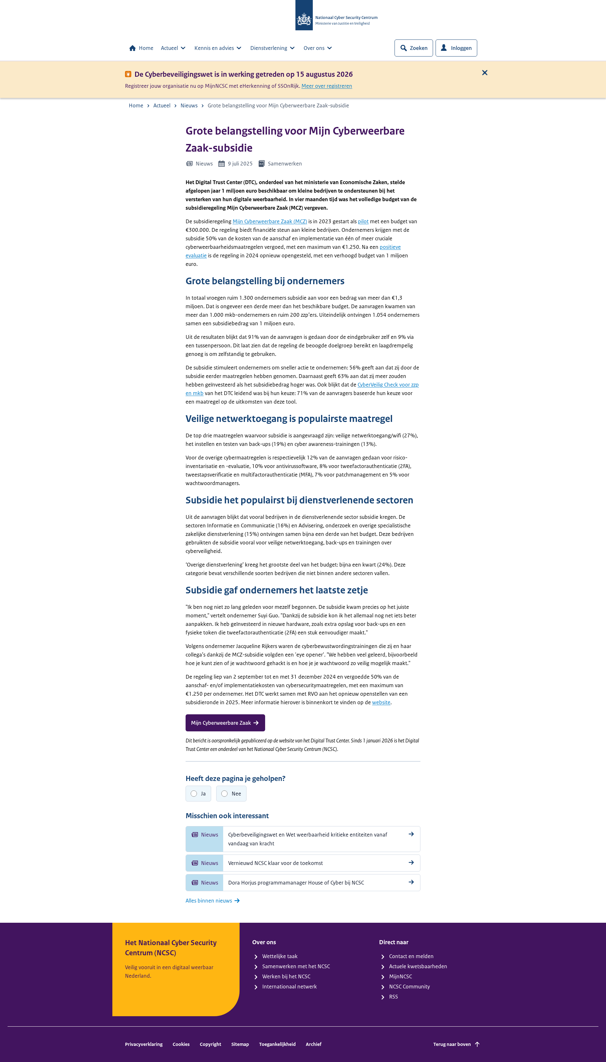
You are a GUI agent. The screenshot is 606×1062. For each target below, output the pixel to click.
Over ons (314, 48)
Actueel (169, 48)
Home (146, 48)
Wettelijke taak (280, 956)
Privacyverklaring (144, 1044)
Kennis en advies (214, 48)
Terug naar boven (452, 1044)
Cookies (181, 1044)
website (381, 702)
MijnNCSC (400, 976)
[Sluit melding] (485, 72)
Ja (203, 793)
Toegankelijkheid (277, 1044)
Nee (236, 793)
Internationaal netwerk (289, 986)
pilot (363, 221)
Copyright (210, 1044)
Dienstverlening (268, 48)
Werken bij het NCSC (286, 976)
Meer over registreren (326, 85)
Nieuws (189, 105)
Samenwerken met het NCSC (296, 966)
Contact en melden (411, 956)
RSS (393, 996)
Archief (313, 1044)
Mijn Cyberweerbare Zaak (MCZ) (270, 221)
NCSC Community (409, 986)
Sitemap (240, 1044)
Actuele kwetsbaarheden (418, 966)
